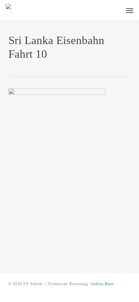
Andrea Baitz (102, 284)
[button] (129, 10)
